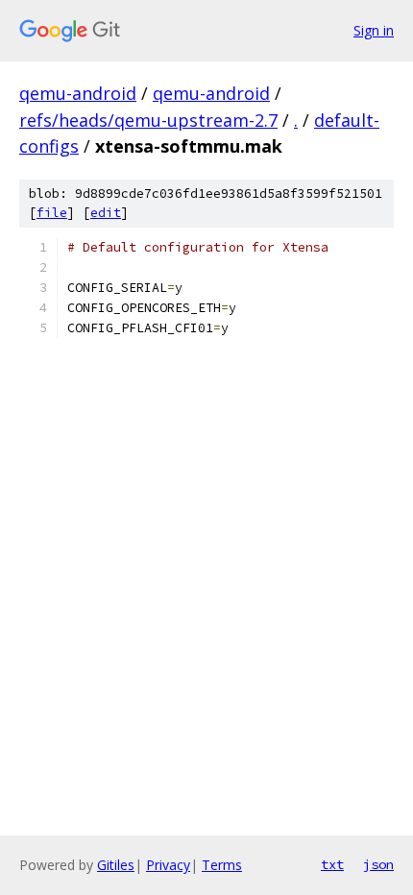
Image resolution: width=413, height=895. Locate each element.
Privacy (168, 865)
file (51, 213)
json (378, 864)
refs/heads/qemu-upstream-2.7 (148, 120)
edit (105, 213)
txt (332, 864)
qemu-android (77, 93)
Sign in (373, 30)
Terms (222, 865)
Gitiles (115, 865)
